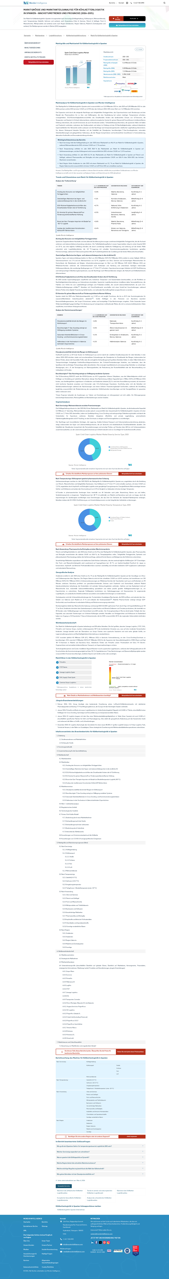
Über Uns (26, 1241)
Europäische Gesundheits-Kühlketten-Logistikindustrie (69, 1199)
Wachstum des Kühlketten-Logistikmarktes (125, 1192)
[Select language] (127, 3)
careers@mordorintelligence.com (101, 1234)
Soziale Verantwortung (49, 1249)
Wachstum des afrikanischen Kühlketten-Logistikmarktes (70, 1192)
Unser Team (46, 1241)
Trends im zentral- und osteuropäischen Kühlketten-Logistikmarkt (99, 1192)
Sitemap (44, 1226)
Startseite (26, 1222)
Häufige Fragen (47, 1254)
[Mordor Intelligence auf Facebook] (96, 1243)
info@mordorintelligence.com (73, 1244)
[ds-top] (127, 25)
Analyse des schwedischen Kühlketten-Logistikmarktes (99, 1199)
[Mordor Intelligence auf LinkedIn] (92, 1243)
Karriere (26, 1260)
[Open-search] (164, 3)
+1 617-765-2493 (138, 3)
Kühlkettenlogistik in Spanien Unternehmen (71, 1210)
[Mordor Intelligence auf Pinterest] (104, 1243)
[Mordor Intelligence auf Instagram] (108, 1243)
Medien (26, 1249)
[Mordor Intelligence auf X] (100, 1243)
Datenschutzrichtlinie (30, 1267)
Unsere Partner (47, 1245)
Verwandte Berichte (64, 1186)
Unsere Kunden (28, 1245)
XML (25, 1230)
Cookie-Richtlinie (48, 1267)
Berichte (112, 3)
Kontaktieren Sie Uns (30, 1226)
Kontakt (121, 3)
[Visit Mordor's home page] (35, 2)
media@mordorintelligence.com (74, 1251)
